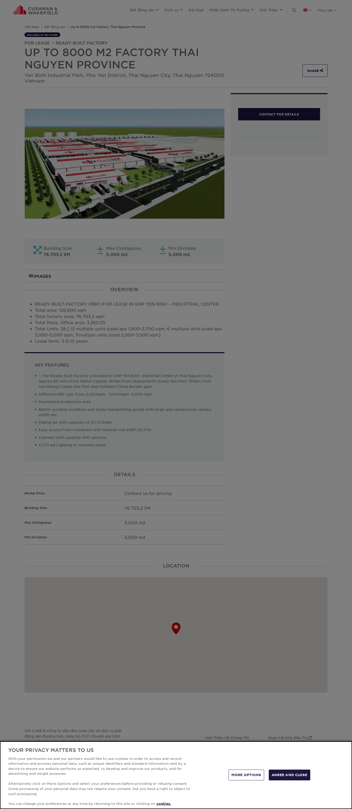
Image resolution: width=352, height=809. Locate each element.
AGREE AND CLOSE (289, 775)
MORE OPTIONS (246, 775)
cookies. (163, 804)
